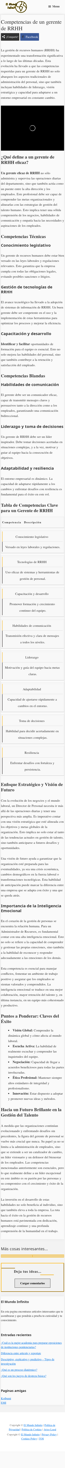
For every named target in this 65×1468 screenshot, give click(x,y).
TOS (41, 1438)
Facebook (32, 37)
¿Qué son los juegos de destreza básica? (23, 1376)
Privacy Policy (49, 1434)
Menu (56, 6)
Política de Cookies (32, 1429)
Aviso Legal (50, 1429)
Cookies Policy (29, 1438)
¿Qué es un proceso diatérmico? (19, 1370)
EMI (3, 1402)
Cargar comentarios (32, 1283)
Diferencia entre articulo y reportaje (21, 1353)
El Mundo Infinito (33, 1425)
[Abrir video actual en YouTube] (32, 128)
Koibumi (6, 1398)
